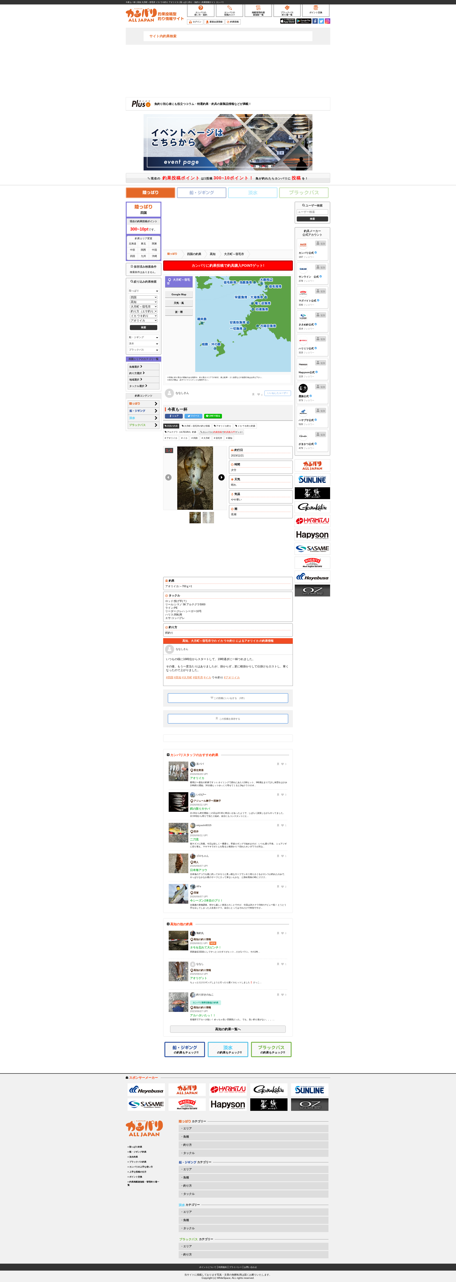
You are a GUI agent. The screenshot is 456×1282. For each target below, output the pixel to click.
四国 (132, 256)
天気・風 (179, 303)
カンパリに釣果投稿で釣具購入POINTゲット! (228, 265)
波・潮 (179, 311)
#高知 (177, 677)
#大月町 (187, 677)
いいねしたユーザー (277, 393)
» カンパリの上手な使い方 (140, 1167)
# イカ (184, 438)
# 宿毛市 (218, 438)
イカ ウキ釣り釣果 (246, 426)
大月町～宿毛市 (234, 254)
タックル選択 (137, 386)
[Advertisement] (228, 70)
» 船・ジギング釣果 (137, 1152)
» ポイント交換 (135, 1177)
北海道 (132, 243)
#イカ (207, 677)
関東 (154, 243)
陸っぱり (134, 290)
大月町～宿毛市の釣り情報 (197, 426)
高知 (213, 254)
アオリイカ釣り (223, 426)
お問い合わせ (250, 1267)
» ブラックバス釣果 (137, 1162)
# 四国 (194, 438)
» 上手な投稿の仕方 (137, 1172)
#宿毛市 (198, 677)
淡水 (131, 343)
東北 (143, 243)
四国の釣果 (194, 254)
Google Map (179, 294)
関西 (143, 249)
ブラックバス (136, 349)
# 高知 (229, 438)
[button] (220, 478)
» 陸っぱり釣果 (135, 1147)
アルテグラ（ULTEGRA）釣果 (181, 432)
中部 (132, 249)
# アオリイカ (171, 438)
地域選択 (134, 379)
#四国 (169, 677)
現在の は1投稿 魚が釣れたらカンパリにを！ (229, 177)
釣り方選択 (135, 373)
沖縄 (154, 256)
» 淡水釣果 (133, 1157)
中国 (154, 249)
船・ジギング (136, 337)
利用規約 (222, 1267)
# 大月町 (206, 438)
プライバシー (235, 1267)
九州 (143, 256)
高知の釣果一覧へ (228, 1029)
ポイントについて (207, 1267)
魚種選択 (134, 366)
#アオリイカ (232, 677)
